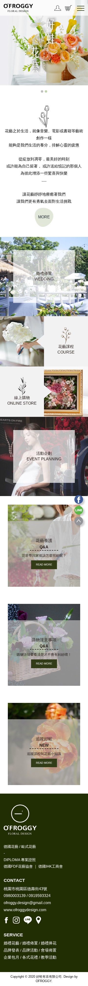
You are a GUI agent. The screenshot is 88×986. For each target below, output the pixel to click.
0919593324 (40, 896)
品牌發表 (11, 950)
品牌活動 (30, 950)
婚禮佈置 (30, 943)
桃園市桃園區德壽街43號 (25, 889)
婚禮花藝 (11, 943)
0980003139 (15, 896)
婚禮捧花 (48, 943)
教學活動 (48, 957)
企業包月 (11, 957)
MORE (44, 217)
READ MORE (44, 564)
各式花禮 (30, 957)
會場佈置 (48, 950)
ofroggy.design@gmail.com (27, 903)
